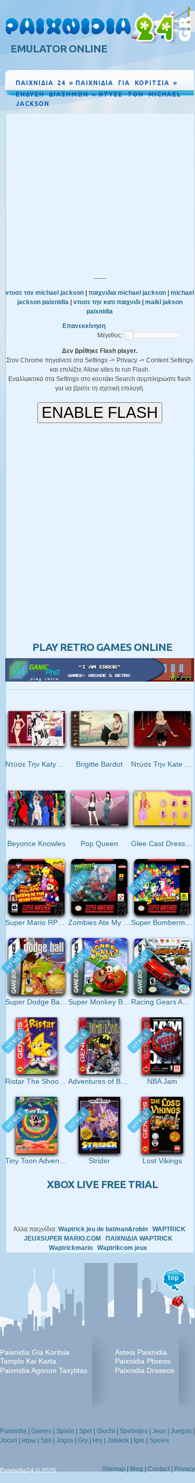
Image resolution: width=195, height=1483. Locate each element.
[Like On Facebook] (150, 113)
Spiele (65, 1431)
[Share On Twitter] (173, 113)
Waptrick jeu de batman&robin (103, 1229)
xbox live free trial (102, 1184)
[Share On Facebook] (162, 113)
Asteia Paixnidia (141, 1352)
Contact (159, 1469)
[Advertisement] (99, 191)
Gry (83, 1440)
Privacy (184, 1469)
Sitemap (113, 1469)
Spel (85, 1431)
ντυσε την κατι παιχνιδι (106, 302)
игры (29, 1440)
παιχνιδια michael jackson (127, 292)
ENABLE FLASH (100, 412)
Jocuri (8, 1440)
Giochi (106, 1431)
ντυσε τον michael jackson (44, 292)
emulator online (58, 49)
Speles (159, 1440)
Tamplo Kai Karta (28, 1361)
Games (41, 1431)
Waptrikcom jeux (122, 1247)
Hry (97, 1440)
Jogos (64, 1440)
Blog (136, 1469)
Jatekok (118, 1440)
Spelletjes (134, 1431)
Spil (46, 1440)
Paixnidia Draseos (144, 1370)
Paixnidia (13, 1431)
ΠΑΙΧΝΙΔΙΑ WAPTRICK (139, 1238)
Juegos (181, 1431)
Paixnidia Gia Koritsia (35, 1352)
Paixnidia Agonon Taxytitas (43, 1370)
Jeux (159, 1431)
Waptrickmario (71, 1247)
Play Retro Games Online (102, 647)
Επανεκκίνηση (84, 326)
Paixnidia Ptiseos (143, 1361)
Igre (139, 1440)
